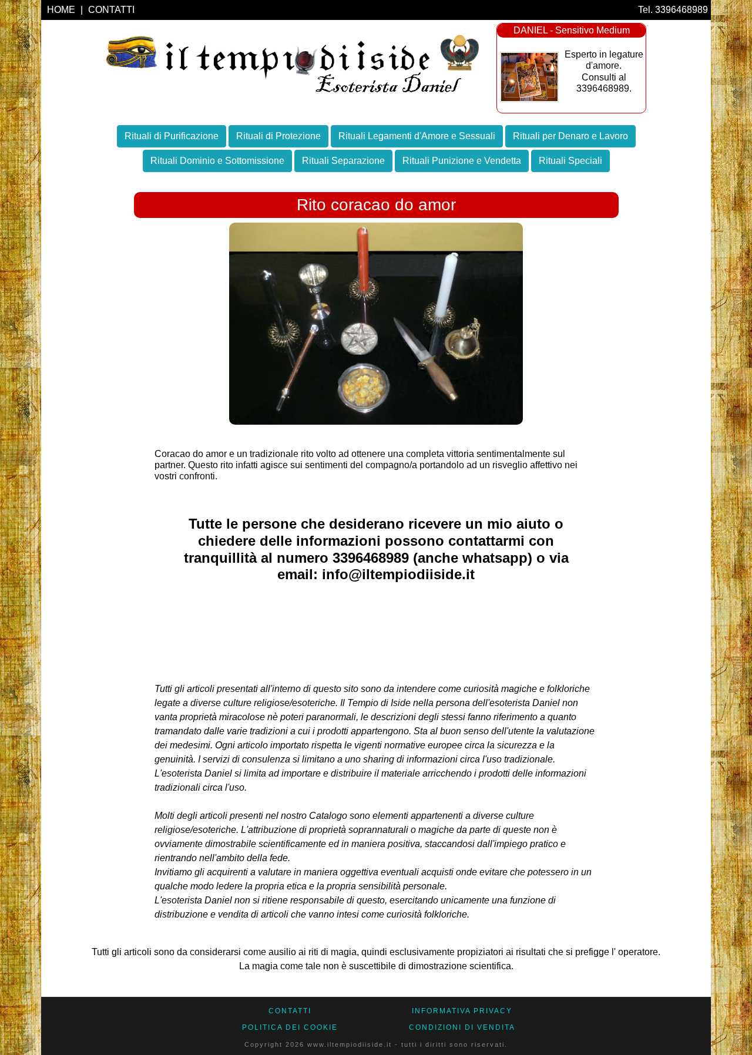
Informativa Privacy (462, 1011)
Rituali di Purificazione (172, 136)
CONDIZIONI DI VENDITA (462, 1027)
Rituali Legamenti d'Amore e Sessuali (416, 136)
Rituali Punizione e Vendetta (461, 161)
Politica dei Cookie (290, 1027)
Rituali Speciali (570, 161)
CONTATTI (111, 10)
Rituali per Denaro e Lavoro (570, 136)
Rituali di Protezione (278, 136)
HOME (62, 10)
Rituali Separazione (343, 161)
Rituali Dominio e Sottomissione (217, 161)
